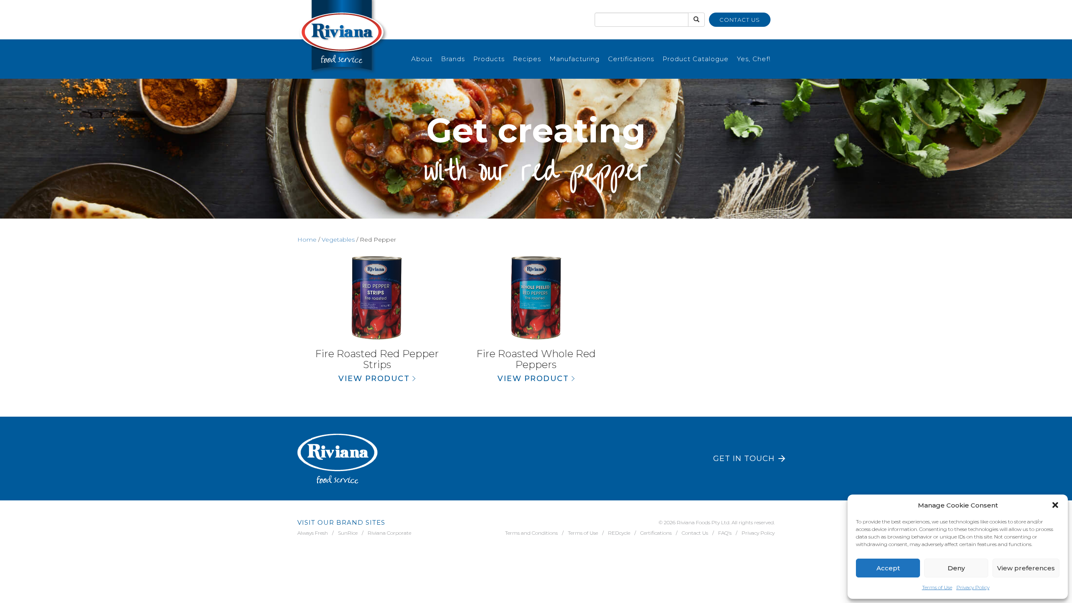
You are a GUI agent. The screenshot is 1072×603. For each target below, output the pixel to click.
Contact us (739, 19)
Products (489, 59)
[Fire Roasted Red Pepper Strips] (377, 298)
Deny (956, 568)
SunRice (348, 533)
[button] (1055, 505)
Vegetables (338, 239)
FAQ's (725, 533)
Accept (888, 568)
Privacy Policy (973, 587)
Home (307, 239)
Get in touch (744, 458)
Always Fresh (312, 533)
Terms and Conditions (531, 533)
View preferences (1026, 568)
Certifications (631, 59)
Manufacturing (574, 59)
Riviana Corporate (389, 533)
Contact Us (695, 533)
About (422, 59)
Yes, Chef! (753, 59)
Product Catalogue (695, 59)
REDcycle (619, 533)
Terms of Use (937, 587)
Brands (453, 59)
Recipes (527, 59)
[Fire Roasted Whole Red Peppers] (536, 298)
